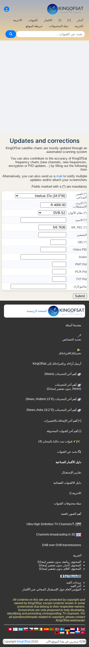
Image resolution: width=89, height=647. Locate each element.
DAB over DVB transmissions (61, 545)
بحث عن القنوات (67, 451)
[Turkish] (83, 632)
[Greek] (20, 629)
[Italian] (41, 629)
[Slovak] (25, 629)
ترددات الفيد (73, 582)
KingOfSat (23, 641)
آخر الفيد (75, 586)
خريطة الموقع (34, 26)
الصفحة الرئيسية (37, 311)
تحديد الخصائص (71, 339)
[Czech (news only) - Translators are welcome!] (31, 629)
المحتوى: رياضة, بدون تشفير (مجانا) (59, 562)
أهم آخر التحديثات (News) (60, 374)
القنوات (33, 20)
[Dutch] (72, 629)
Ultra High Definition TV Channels (49, 524)
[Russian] (77, 632)
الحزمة (79, 26)
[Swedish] (62, 629)
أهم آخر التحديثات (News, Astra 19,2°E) (51, 410)
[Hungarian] (62, 632)
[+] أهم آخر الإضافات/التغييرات (62, 420)
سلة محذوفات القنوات (67, 503)
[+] (69, 20)
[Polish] (36, 629)
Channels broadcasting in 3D (56, 534)
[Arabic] (10, 629)
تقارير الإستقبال (71, 472)
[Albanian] (57, 632)
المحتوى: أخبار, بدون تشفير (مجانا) (60, 565)
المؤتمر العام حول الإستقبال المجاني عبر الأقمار (51, 589)
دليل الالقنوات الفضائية (67, 483)
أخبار (80, 20)
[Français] (77, 629)
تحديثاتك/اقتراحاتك (70, 353)
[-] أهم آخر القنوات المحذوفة (64, 431)
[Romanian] (67, 632)
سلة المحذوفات (58, 26)
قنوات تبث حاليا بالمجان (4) (55, 441)
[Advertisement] (44, 87)
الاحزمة (17, 20)
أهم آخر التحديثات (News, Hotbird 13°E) (51, 399)
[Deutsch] (67, 629)
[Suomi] (15, 629)
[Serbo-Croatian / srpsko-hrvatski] (72, 632)
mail (59, 176)
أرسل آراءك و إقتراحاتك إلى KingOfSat (57, 363)
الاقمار (48, 20)
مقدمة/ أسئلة (73, 325)
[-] (60, 20)
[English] (83, 629)
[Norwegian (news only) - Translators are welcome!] (57, 629)
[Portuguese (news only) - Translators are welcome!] (51, 629)
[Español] (46, 629)
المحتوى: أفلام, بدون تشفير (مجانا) (60, 568)
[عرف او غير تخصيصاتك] (6, 9)
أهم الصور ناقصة (71, 514)
